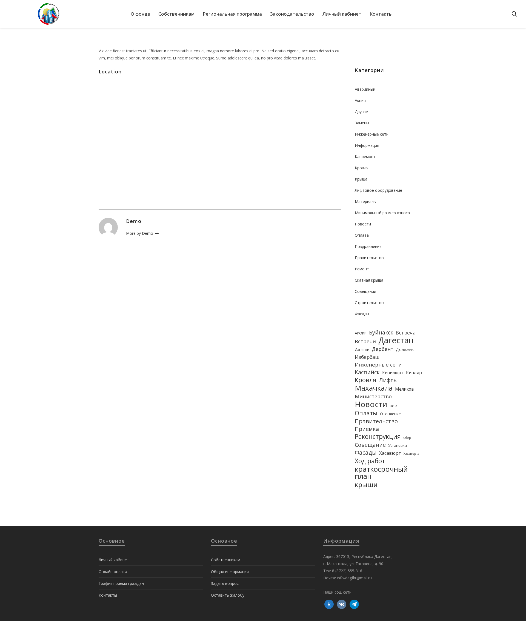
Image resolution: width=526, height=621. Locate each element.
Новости (363, 224)
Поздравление (368, 246)
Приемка (367, 429)
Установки (397, 445)
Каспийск (367, 372)
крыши (366, 484)
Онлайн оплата (113, 571)
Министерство (373, 396)
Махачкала (374, 387)
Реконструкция (378, 436)
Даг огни (362, 349)
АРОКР (361, 333)
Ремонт (362, 268)
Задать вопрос (225, 583)
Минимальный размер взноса (382, 212)
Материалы (365, 201)
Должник (405, 349)
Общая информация (230, 571)
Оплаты (366, 413)
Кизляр (414, 372)
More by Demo (140, 233)
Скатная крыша (369, 280)
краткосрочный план (381, 472)
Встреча (406, 332)
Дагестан (396, 340)
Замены (362, 122)
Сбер (407, 438)
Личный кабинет (114, 559)
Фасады (362, 313)
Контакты (108, 595)
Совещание (370, 444)
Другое (361, 111)
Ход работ (370, 460)
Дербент (382, 349)
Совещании (365, 291)
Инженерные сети (371, 134)
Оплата (362, 235)
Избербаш (367, 357)
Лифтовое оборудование (378, 190)
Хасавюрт (390, 453)
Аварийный (365, 89)
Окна (393, 406)
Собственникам (225, 559)
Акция (360, 100)
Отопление (390, 413)
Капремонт (365, 156)
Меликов (404, 389)
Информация (367, 145)
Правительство (369, 257)
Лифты (388, 380)
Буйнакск (381, 332)
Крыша (361, 179)
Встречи (365, 341)
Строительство (369, 302)
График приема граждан (121, 583)
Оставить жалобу (227, 595)
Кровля (361, 167)
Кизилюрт (393, 373)
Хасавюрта (411, 454)
